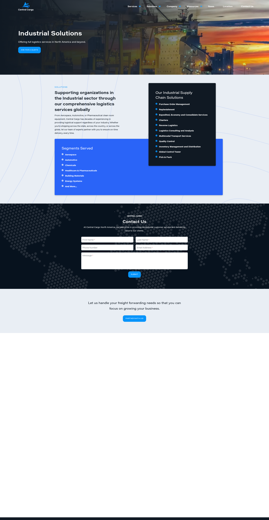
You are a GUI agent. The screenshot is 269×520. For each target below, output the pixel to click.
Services (132, 6)
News (211, 6)
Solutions (152, 6)
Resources (193, 6)
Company (172, 6)
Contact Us (247, 6)
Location (228, 6)
